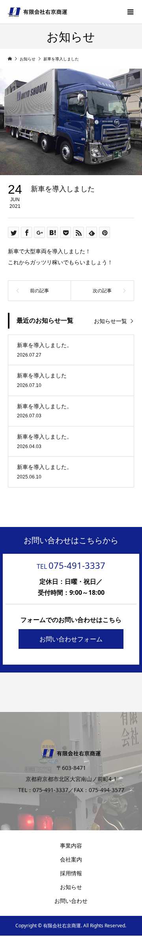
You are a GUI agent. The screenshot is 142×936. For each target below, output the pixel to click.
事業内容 (71, 845)
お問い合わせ (71, 900)
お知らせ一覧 (110, 321)
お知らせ (71, 887)
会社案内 (71, 859)
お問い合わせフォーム (71, 639)
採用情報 (71, 873)
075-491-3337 (71, 565)
